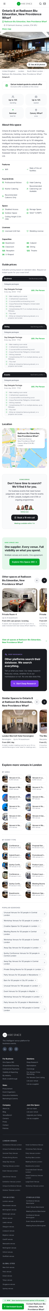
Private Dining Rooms (10, 1157)
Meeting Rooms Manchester (35, 1211)
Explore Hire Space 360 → (24, 562)
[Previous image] (5, 600)
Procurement (7, 1089)
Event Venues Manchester (35, 1207)
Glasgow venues (8, 1227)
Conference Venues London (12, 1145)
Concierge (30, 1069)
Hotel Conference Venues (34, 1145)
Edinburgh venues (9, 1214)
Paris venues (7, 1272)
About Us (6, 1108)
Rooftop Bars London (33, 1157)
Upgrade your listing (34, 1115)
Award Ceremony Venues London (34, 1177)
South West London (35, 71)
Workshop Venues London (35, 1186)
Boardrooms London (33, 1166)
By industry (7, 1075)
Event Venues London (10, 1171)
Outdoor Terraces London (11, 1190)
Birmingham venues (9, 1210)
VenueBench (7, 1115)
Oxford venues (8, 1252)
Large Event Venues (32, 1182)
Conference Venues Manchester (33, 1202)
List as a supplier (33, 1084)
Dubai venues (7, 1276)
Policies (5, 1128)
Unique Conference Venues (12, 1149)
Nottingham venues (9, 1248)
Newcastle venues (9, 1243)
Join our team (32, 1108)
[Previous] (37, 580)
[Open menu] (4, 4)
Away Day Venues (9, 1162)
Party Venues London (33, 1153)
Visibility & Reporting (10, 1072)
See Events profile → (37, 375)
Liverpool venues (8, 1231)
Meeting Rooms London (34, 1162)
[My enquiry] (44, 4)
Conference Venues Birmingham (33, 1216)
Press (5, 1122)
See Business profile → (37, 279)
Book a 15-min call (26, 517)
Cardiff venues (8, 1239)
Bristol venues (7, 1218)
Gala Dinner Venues (9, 1177)
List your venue (32, 1081)
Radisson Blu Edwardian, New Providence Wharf (25, 21)
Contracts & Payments (11, 1069)
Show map (6, 29)
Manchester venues (9, 1205)
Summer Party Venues (10, 1153)
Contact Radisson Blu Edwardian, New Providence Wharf (36, 1306)
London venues (8, 1201)
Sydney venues (8, 1288)
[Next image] (34, 600)
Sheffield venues (8, 1256)
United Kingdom (8, 71)
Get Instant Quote (14, 1306)
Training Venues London (11, 1166)
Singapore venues (9, 1284)
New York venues (8, 1267)
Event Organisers (9, 1092)
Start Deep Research (26, 683)
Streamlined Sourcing (11, 1066)
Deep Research (32, 1062)
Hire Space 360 (8, 1062)
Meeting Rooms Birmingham (36, 1226)
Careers (6, 1118)
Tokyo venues (7, 1280)
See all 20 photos (38, 64)
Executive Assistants (10, 1095)
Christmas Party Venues (34, 1149)
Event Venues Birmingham (35, 1221)
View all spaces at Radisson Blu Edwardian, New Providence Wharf (21, 641)
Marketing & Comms (10, 1099)
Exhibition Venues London (12, 1182)
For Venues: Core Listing (36, 1077)
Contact (5, 1125)
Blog (4, 1112)
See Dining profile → (38, 327)
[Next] (44, 580)
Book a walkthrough (10, 1079)
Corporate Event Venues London (34, 1171)
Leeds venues (7, 1222)
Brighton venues (8, 1235)
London (21, 71)
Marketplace (31, 1066)
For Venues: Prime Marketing (33, 1073)
